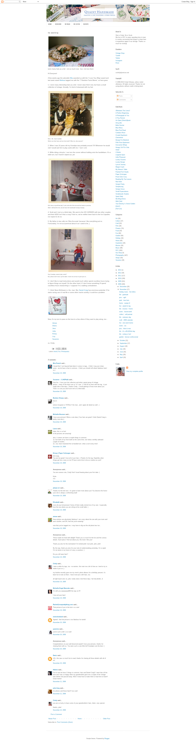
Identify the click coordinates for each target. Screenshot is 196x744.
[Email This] (57, 349)
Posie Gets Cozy (121, 177)
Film (117, 226)
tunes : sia (122, 326)
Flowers (118, 228)
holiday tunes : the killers (127, 292)
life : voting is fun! (125, 334)
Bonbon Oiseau (58, 398)
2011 (120, 275)
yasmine (56, 629)
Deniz (55, 655)
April (121, 357)
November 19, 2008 (59, 373)
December (123, 286)
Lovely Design (120, 162)
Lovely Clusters (121, 159)
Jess (54, 328)
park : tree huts (124, 300)
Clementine (119, 137)
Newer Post (52, 718)
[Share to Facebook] (63, 349)
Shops (118, 258)
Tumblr (118, 55)
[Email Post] (52, 348)
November (123, 289)
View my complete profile (134, 371)
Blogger (106, 738)
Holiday (118, 238)
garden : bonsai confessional (128, 337)
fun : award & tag (124, 306)
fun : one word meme (126, 323)
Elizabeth (56, 502)
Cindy (55, 563)
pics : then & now (125, 328)
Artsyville (119, 123)
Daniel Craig (83, 290)
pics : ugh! (122, 297)
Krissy (54, 334)
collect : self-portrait (125, 314)
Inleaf (117, 150)
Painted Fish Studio (122, 172)
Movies (118, 245)
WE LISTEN (77, 24)
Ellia (71, 78)
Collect (118, 221)
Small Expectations (122, 191)
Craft (117, 223)
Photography (65, 351)
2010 (120, 278)
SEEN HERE (58, 24)
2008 (120, 284)
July (121, 349)
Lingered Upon (120, 155)
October (122, 340)
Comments (122, 100)
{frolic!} (118, 206)
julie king (56, 688)
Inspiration (119, 243)
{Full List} (119, 209)
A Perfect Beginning (122, 113)
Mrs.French (57, 363)
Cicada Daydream (121, 135)
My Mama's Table (121, 169)
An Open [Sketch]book (123, 120)
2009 (120, 281)
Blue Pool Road (121, 130)
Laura (55, 428)
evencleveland (58, 617)
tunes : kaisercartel (125, 311)
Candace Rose (120, 132)
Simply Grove (120, 189)
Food (117, 231)
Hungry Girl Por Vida (122, 147)
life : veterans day (125, 317)
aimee (55, 516)
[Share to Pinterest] (65, 349)
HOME (50, 24)
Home (80, 718)
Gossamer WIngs (121, 145)
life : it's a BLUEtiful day (127, 331)
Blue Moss (119, 128)
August (122, 346)
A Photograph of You (122, 115)
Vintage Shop (120, 53)
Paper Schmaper (121, 174)
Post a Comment (56, 714)
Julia (54, 331)
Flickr (117, 63)
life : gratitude (123, 294)
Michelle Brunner (59, 414)
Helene (55, 670)
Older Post (106, 718)
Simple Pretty (120, 184)
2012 (120, 273)
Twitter (118, 58)
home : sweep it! (124, 303)
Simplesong (119, 186)
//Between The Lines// (123, 110)
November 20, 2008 (59, 622)
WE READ (67, 24)
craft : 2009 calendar (126, 320)
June (121, 352)
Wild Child (119, 201)
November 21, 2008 (59, 681)
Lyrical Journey (121, 164)
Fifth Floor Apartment (122, 142)
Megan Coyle (120, 167)
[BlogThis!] (59, 349)
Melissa (62, 80)
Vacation (118, 260)
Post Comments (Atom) (65, 722)
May (121, 354)
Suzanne (55, 339)
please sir (56, 488)
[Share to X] (61, 349)
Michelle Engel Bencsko (61, 588)
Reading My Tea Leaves (123, 179)
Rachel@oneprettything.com (63, 604)
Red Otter (119, 182)
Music (118, 248)
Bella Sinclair (120, 125)
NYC (117, 250)
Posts (120, 96)
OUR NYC (86, 24)
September (123, 343)
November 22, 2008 (59, 710)
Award (56, 351)
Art (117, 218)
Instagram (119, 60)
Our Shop (119, 253)
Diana (54, 326)
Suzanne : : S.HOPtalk (61, 379)
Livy (53, 336)
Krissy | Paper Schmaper (61, 453)
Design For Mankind (122, 140)
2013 (120, 270)
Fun (59, 351)
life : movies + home (126, 309)
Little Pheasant (120, 157)
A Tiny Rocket (120, 118)
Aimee (54, 323)
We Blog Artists (121, 199)
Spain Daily (119, 196)
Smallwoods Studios (122, 194)
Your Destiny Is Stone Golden (125, 204)
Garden (118, 235)
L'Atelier (118, 152)
